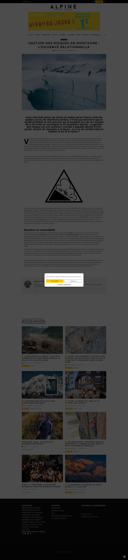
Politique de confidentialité (64, 284)
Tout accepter (54, 281)
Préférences (73, 281)
